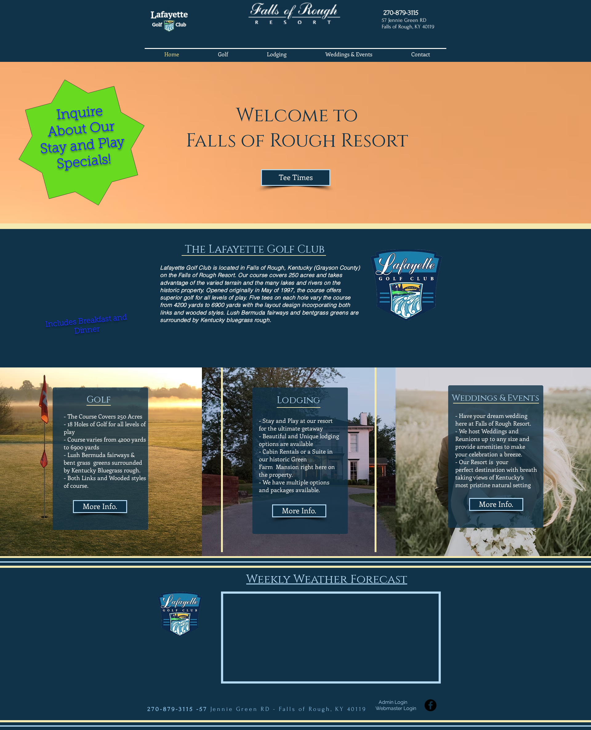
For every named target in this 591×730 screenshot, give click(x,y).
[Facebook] (430, 705)
